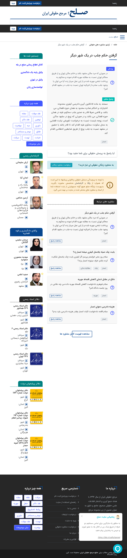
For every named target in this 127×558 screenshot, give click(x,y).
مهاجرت (18, 125)
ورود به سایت (70, 520)
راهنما (114, 3)
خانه (115, 44)
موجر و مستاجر (24, 131)
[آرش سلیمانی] (36, 167)
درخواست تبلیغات (69, 514)
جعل (26, 503)
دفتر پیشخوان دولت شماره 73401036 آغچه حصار (21, 441)
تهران (20, 171)
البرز (26, 407)
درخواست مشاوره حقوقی (65, 526)
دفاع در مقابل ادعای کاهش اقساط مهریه (96, 279)
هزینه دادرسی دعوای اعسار (102, 306)
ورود (13, 3)
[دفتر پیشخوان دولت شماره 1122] (36, 395)
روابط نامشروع (34, 509)
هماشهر (24, 322)
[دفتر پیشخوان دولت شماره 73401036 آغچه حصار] (36, 443)
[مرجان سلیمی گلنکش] (36, 245)
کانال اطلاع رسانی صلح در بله (29, 65)
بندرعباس (23, 425)
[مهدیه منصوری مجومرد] (36, 262)
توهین (38, 119)
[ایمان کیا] (36, 182)
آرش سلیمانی (22, 162)
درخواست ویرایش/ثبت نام (29, 3)
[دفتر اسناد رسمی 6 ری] (36, 333)
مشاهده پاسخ (56, 241)
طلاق (38, 131)
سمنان (20, 217)
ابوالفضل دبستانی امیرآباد (19, 339)
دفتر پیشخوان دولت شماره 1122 (20, 392)
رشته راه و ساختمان (23, 186)
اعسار (104, 141)
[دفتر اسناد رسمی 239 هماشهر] (36, 311)
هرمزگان (24, 432)
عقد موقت (36, 113)
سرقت (16, 137)
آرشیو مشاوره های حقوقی (99, 44)
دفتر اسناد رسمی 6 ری (20, 330)
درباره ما (73, 533)
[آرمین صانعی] (36, 203)
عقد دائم (26, 119)
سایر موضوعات (34, 144)
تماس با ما (72, 508)
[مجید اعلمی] (36, 279)
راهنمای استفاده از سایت (66, 502)
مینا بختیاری (22, 363)
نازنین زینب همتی (19, 315)
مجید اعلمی (22, 274)
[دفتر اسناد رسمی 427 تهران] (36, 359)
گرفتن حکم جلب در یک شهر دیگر (100, 213)
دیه (28, 125)
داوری (38, 125)
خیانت (38, 137)
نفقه (28, 497)
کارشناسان (79, 183)
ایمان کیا (24, 177)
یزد (22, 264)
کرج (26, 400)
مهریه (96, 295)
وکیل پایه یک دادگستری (32, 72)
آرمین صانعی (22, 197)
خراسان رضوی (21, 281)
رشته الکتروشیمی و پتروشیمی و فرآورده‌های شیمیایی (20, 209)
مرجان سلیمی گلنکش (21, 241)
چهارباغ (24, 452)
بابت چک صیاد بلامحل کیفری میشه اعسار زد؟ (94, 252)
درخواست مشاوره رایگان (61, 164)
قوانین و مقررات (69, 539)
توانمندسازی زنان (35, 87)
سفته (24, 113)
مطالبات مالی (85, 268)
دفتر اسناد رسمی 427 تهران (20, 355)
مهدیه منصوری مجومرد (21, 258)
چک (96, 268)
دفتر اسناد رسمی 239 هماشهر (20, 307)
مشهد (21, 286)
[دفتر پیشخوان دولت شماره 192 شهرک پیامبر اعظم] (36, 418)
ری (26, 348)
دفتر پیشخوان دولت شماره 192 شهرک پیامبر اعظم (20, 415)
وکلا (88, 183)
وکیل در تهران (36, 80)
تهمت (26, 137)
